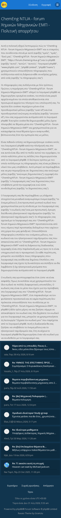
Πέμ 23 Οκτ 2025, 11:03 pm (27, 472)
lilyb (6, 455)
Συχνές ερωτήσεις (30, 485)
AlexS (6, 438)
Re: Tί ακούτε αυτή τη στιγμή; (28, 463)
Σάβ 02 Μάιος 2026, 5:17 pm (23, 421)
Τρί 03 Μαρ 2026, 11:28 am (23, 438)
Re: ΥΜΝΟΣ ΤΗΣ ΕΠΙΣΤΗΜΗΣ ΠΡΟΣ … (32, 362)
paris (6, 388)
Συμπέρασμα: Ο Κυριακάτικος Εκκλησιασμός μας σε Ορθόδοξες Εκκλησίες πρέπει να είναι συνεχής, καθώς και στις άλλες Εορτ (34, 366)
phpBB (19, 509)
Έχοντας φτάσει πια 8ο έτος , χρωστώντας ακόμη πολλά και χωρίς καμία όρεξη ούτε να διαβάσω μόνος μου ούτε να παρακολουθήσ (34, 416)
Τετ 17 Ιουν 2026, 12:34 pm (23, 404)
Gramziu (39, 513)
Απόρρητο (48, 485)
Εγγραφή (46, 4)
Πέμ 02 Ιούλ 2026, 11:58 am (23, 388)
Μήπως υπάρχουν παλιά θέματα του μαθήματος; (34, 449)
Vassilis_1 (8, 371)
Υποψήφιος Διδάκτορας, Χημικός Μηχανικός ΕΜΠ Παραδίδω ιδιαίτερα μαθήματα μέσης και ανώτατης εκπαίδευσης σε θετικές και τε (34, 433)
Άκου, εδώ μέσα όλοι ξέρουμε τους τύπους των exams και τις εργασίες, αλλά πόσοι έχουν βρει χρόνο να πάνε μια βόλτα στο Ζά (34, 349)
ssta (6, 354)
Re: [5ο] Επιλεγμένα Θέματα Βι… (29, 446)
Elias (6, 421)
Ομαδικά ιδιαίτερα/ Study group (30, 413)
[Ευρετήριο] (4, 5)
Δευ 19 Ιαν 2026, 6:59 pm (21, 455)
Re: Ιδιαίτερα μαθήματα (25, 429)
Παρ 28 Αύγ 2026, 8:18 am (21, 354)
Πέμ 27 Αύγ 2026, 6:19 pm (26, 371)
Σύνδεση (33, 4)
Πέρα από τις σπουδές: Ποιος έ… (29, 345)
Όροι (30, 492)
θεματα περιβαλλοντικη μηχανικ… (30, 379)
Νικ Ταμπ (8, 472)
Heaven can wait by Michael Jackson (30, 466)
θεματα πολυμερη (21, 399)
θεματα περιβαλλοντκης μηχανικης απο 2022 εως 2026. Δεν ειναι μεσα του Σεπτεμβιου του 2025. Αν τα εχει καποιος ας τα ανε (34, 382)
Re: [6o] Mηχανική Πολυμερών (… (29, 396)
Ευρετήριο (12, 485)
